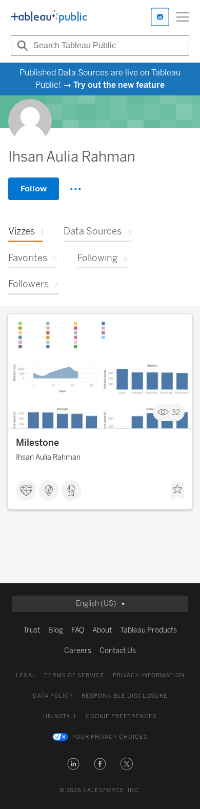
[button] (73, 764)
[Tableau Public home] (49, 17)
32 (176, 412)
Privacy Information (149, 675)
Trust (31, 630)
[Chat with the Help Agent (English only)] (160, 17)
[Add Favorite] (177, 491)
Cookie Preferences (121, 716)
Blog (55, 630)
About (102, 630)
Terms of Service (74, 675)
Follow (34, 188)
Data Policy (53, 696)
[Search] (21, 45)
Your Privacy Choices (110, 737)
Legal (26, 675)
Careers (77, 650)
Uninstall (60, 716)
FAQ (77, 630)
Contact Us (117, 650)
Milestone (37, 442)
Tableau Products (148, 630)
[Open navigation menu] (182, 17)
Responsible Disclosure (125, 696)
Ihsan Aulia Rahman (48, 457)
